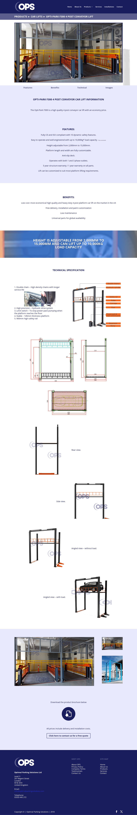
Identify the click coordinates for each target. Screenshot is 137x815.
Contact (120, 7)
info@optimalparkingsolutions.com (29, 791)
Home (69, 7)
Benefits (55, 87)
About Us (78, 7)
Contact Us (76, 773)
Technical (82, 87)
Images (109, 87)
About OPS (76, 764)
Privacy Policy (77, 767)
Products (87, 7)
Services (98, 7)
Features (27, 87)
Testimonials (77, 771)
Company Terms (78, 769)
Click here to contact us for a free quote (68, 735)
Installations (109, 7)
